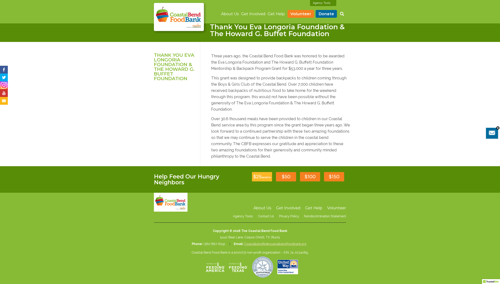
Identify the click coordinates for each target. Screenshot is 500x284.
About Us (230, 14)
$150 (334, 176)
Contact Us (266, 216)
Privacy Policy (289, 216)
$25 (262, 176)
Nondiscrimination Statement (325, 216)
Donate (326, 14)
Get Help (276, 14)
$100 (310, 176)
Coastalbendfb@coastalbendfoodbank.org (275, 244)
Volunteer (300, 14)
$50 (286, 176)
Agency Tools (321, 2)
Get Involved (253, 14)
